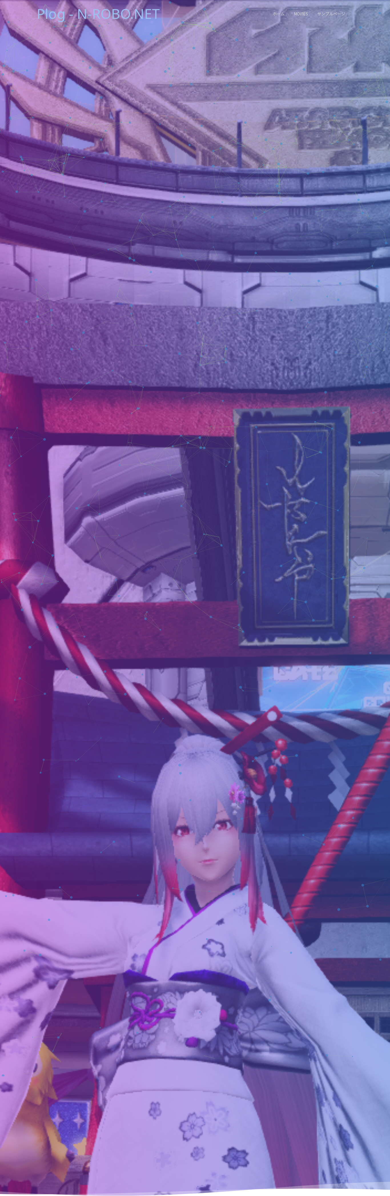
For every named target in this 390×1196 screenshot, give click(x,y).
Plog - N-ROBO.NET (98, 13)
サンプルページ (331, 14)
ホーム (279, 14)
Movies (301, 14)
